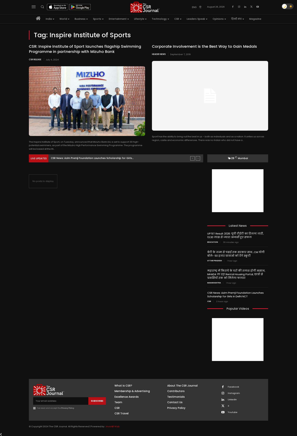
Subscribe (97, 400)
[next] (198, 158)
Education (212, 242)
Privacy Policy (67, 408)
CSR (209, 301)
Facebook (233, 386)
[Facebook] (232, 6)
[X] (251, 6)
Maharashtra (214, 283)
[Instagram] (239, 6)
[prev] (192, 158)
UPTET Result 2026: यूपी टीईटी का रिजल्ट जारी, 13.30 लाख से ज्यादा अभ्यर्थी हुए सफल (235, 235)
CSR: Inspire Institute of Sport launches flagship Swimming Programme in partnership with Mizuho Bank (85, 49)
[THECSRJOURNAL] (145, 7)
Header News (159, 54)
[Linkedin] (245, 6)
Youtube (232, 412)
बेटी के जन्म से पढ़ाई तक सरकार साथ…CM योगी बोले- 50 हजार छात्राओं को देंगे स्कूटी (236, 253)
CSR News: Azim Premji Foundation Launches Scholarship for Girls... (92, 158)
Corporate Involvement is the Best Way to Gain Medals (204, 46)
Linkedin (232, 399)
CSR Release (35, 59)
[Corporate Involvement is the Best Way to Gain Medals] (210, 96)
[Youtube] (257, 6)
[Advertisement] (237, 190)
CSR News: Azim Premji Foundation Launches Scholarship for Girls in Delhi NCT (235, 294)
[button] (42, 7)
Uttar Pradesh (214, 261)
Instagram (234, 393)
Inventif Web (113, 426)
